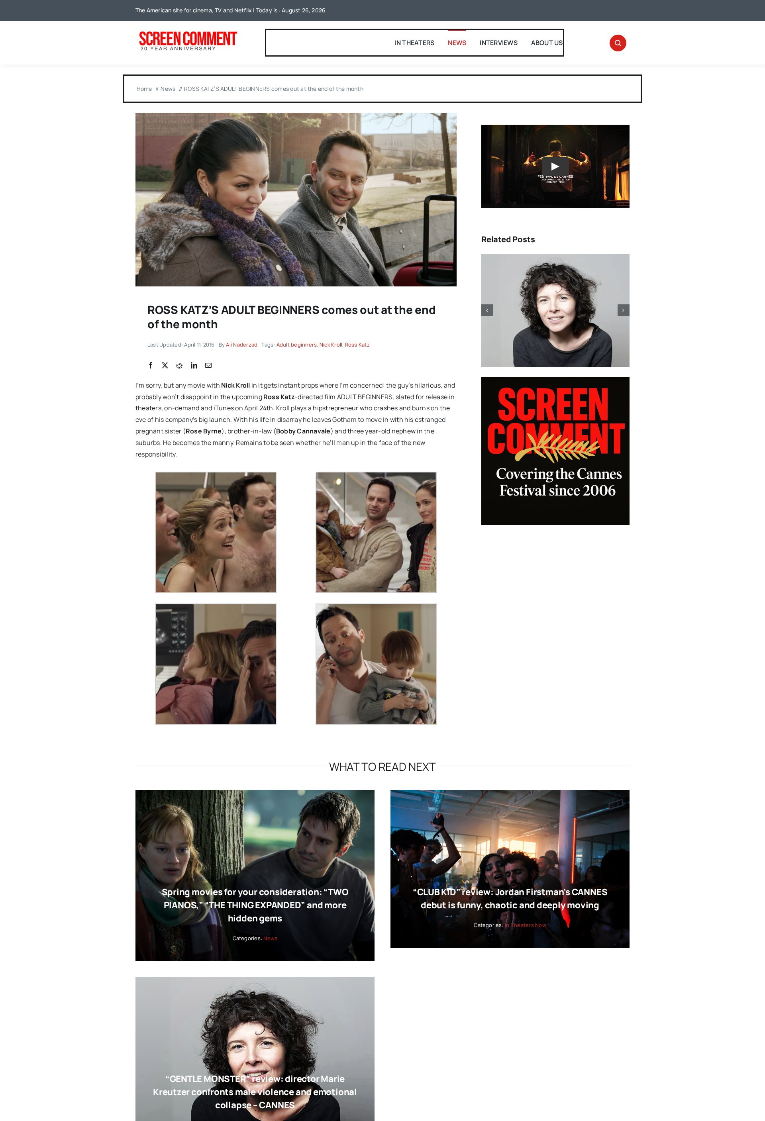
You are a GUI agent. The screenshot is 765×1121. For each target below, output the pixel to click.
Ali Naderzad (241, 344)
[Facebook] (150, 366)
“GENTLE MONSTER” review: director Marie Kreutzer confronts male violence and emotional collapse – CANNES (255, 1092)
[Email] (208, 366)
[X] (165, 366)
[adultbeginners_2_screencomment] (296, 116)
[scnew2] (188, 32)
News (270, 938)
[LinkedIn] (194, 366)
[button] (487, 310)
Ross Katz (357, 344)
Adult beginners (297, 344)
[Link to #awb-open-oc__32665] (618, 43)
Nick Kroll (331, 344)
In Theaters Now (525, 925)
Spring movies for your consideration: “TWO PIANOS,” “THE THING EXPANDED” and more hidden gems (255, 905)
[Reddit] (179, 366)
